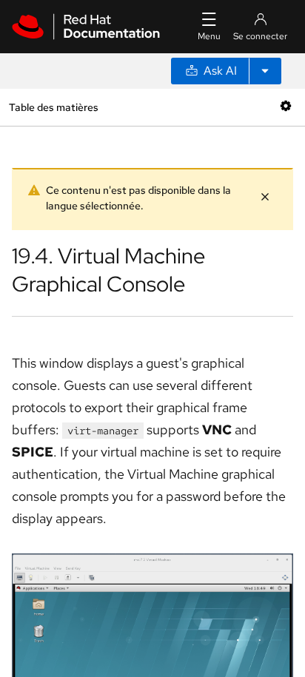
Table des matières (53, 107)
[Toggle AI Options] (265, 71)
